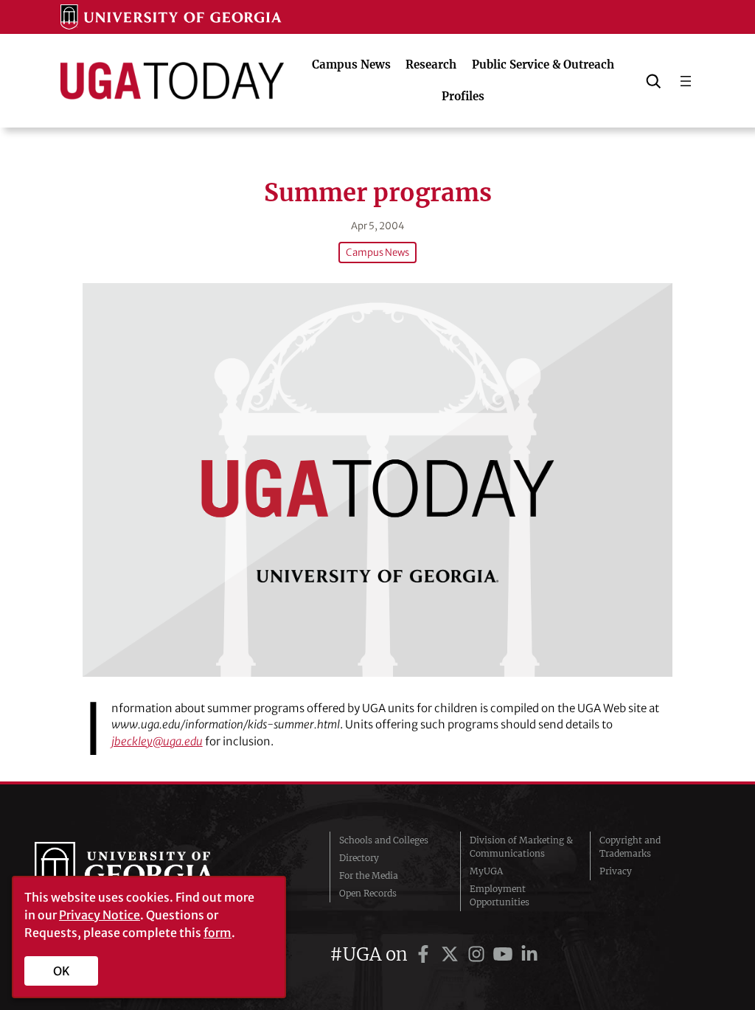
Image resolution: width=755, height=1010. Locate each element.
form (217, 932)
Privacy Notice (99, 915)
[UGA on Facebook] (425, 954)
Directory (359, 857)
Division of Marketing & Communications (521, 847)
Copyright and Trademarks (630, 847)
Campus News (377, 252)
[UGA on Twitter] (452, 954)
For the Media (368, 875)
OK (61, 971)
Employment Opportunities (499, 895)
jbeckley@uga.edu (157, 741)
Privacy (615, 871)
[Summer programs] (377, 479)
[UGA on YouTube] (505, 954)
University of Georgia (145, 871)
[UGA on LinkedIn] (529, 954)
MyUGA (486, 871)
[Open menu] (686, 81)
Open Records (368, 893)
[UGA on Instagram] (478, 954)
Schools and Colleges (383, 840)
